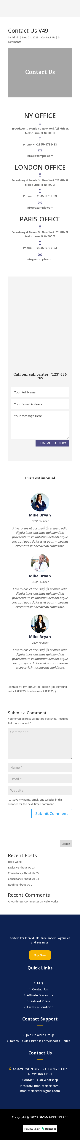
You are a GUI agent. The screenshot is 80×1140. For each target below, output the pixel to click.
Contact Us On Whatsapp (40, 1080)
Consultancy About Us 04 (23, 879)
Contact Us (48, 37)
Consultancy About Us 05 (23, 873)
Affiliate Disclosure (40, 995)
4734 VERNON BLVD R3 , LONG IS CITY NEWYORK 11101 (40, 1071)
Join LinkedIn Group (40, 1035)
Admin (15, 37)
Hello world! (15, 861)
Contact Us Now (52, 443)
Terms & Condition (40, 1007)
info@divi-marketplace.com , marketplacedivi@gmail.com (40, 1088)
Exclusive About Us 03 (21, 867)
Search (66, 843)
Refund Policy (40, 1001)
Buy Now (40, 955)
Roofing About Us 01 (21, 884)
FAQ (40, 983)
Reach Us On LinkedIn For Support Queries (40, 1041)
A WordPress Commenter (23, 901)
